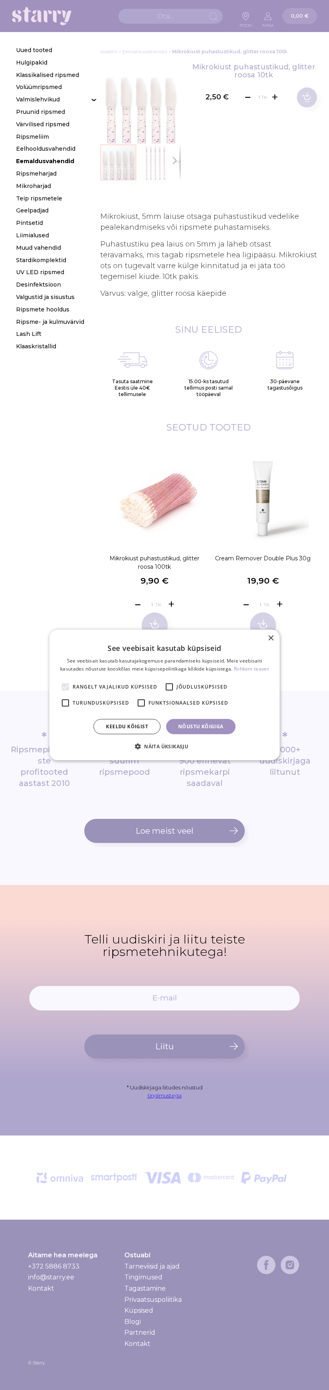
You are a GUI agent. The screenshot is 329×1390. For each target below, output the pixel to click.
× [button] (271, 638)
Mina (268, 23)
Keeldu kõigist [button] (127, 726)
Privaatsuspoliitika (153, 1299)
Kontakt (41, 1288)
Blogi (132, 1321)
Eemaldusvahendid (144, 51)
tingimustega (165, 1095)
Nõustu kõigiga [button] (200, 726)
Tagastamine (145, 1288)
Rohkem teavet (251, 668)
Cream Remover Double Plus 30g (263, 558)
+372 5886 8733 (53, 1266)
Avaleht (109, 51)
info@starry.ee (51, 1277)
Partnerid (139, 1332)
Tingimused (143, 1277)
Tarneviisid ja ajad (152, 1266)
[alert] (164, 695)
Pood (246, 23)
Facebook (266, 1265)
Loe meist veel (164, 831)
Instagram (290, 1265)
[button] (155, 162)
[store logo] (41, 16)
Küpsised (138, 1310)
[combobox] (170, 16)
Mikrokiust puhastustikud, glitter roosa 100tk (154, 562)
